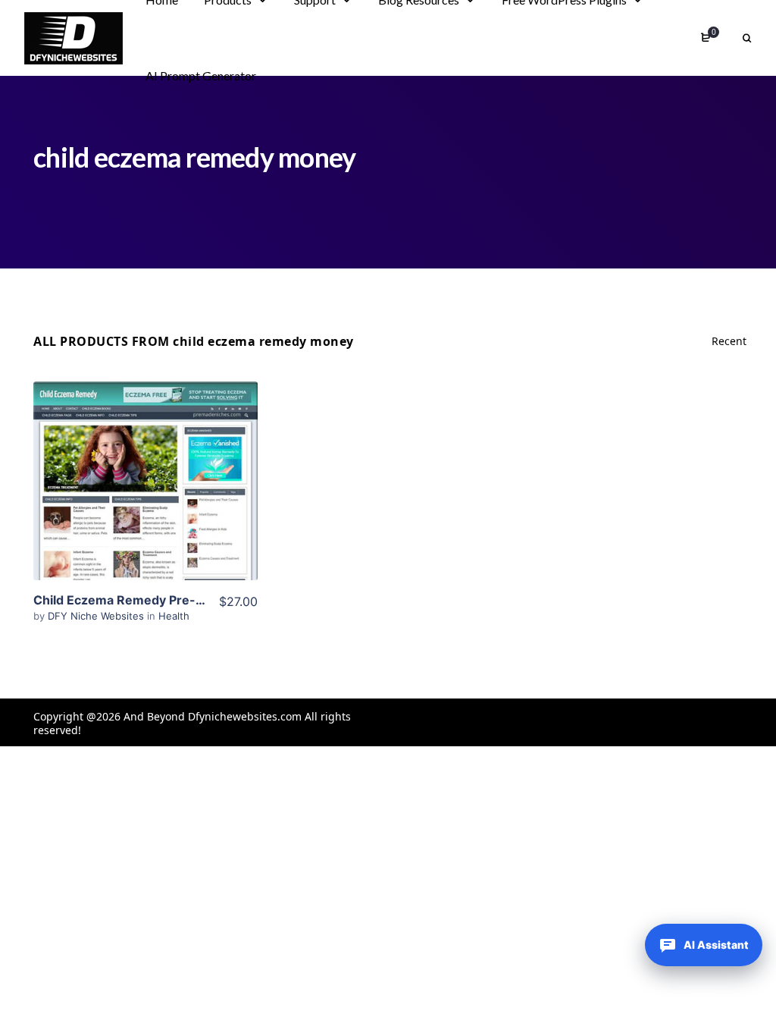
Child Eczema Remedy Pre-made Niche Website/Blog (191, 599)
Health (173, 616)
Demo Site (145, 504)
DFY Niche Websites (97, 616)
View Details (145, 458)
